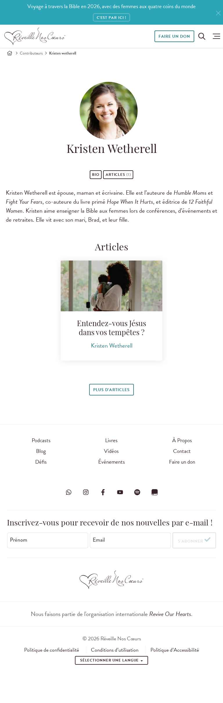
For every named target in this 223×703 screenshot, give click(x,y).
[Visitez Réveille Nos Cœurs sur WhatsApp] (68, 492)
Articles (118, 175)
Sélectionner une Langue (110, 660)
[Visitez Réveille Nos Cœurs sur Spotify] (137, 492)
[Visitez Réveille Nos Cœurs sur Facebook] (102, 492)
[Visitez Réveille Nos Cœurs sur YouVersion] (154, 492)
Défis (41, 462)
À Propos (182, 440)
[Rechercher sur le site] (202, 36)
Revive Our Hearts (170, 614)
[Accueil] (9, 53)
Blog (41, 451)
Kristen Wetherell (111, 345)
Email (99, 540)
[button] (215, 36)
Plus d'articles (111, 390)
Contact (182, 451)
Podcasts (41, 440)
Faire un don (174, 36)
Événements (111, 462)
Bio (95, 175)
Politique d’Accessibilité (174, 650)
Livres (111, 440)
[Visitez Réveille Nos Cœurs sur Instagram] (85, 492)
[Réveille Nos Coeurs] (35, 36)
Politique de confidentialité (51, 650)
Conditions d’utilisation (115, 650)
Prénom (18, 540)
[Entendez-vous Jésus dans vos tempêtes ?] (111, 286)
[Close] (218, 13)
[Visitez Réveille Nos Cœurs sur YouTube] (120, 492)
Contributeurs (31, 53)
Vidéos (111, 451)
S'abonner (190, 541)
